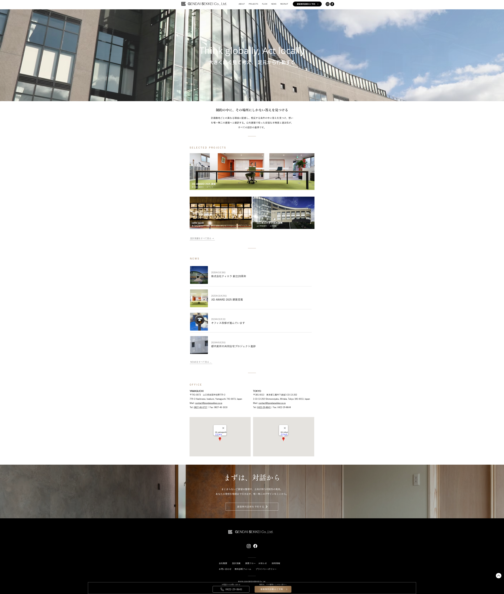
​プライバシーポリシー (266, 569)
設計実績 (236, 563)
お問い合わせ (225, 569)
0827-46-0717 (200, 407)
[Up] (498, 575)
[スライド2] (254, 97)
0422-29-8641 (264, 407)
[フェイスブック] (332, 4)
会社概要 (223, 563)
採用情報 (276, 563)
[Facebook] (255, 546)
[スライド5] (247, 97)
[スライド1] (249, 97)
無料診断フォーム (243, 569)
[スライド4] (256, 97)
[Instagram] (328, 4)
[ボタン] (252, 171)
